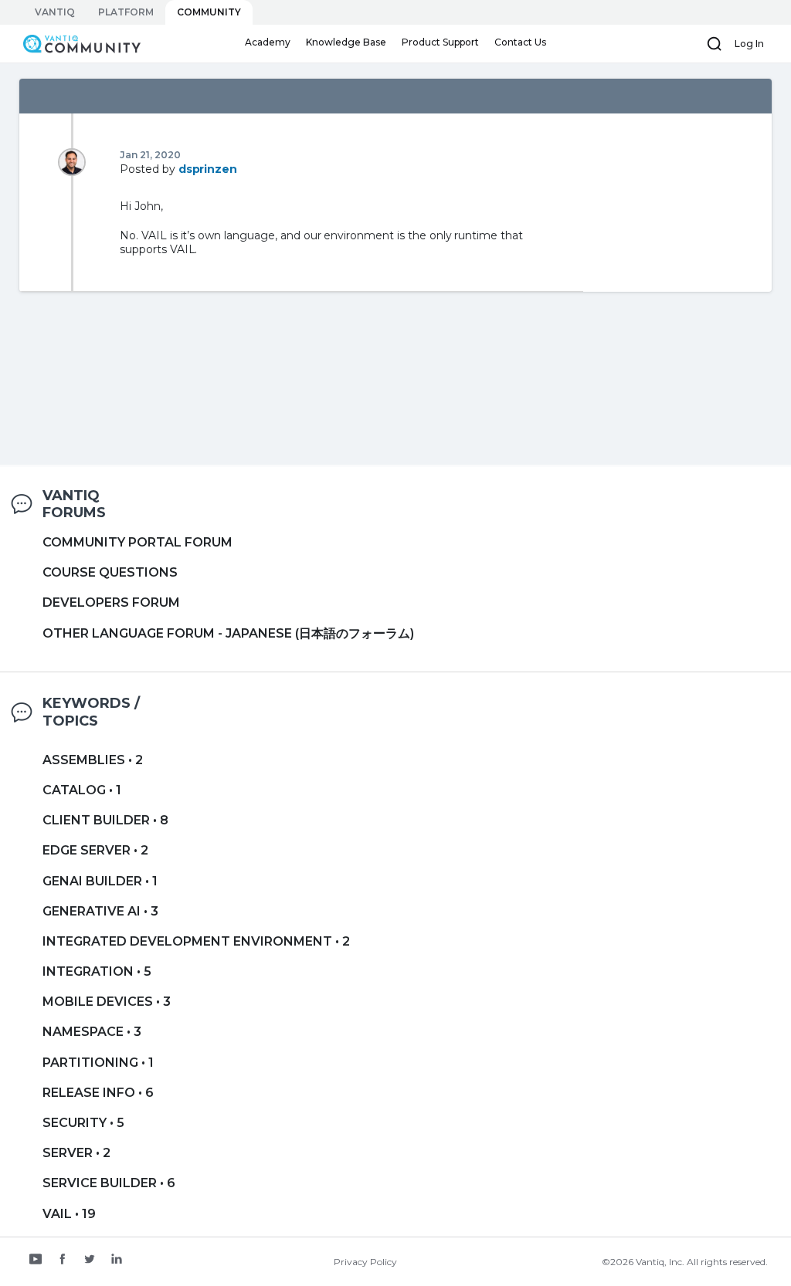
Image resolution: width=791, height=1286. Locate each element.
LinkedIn (116, 1260)
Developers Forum (111, 602)
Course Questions (110, 572)
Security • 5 (83, 1122)
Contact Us (520, 42)
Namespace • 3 (91, 1031)
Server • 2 (76, 1153)
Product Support (440, 42)
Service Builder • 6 (108, 1183)
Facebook (62, 1260)
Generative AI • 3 (100, 911)
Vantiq (55, 12)
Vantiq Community (74, 43)
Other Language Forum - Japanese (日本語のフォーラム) (228, 633)
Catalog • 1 (81, 790)
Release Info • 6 (98, 1092)
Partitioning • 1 (98, 1062)
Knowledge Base (346, 42)
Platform (126, 12)
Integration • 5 (96, 971)
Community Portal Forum (137, 542)
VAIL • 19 (69, 1213)
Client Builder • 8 (105, 820)
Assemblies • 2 (92, 760)
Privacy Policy (365, 1261)
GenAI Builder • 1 (100, 881)
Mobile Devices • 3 (106, 1001)
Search (714, 44)
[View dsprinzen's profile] (72, 161)
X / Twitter (89, 1260)
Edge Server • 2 (95, 850)
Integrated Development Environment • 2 (196, 941)
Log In (749, 43)
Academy (267, 42)
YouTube (35, 1260)
